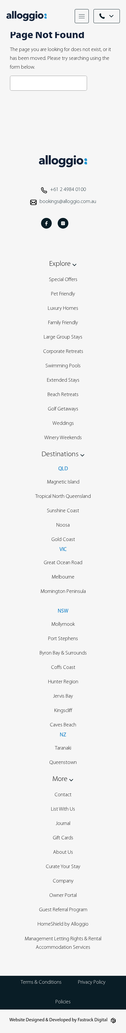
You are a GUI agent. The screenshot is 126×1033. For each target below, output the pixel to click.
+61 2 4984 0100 (68, 189)
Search (103, 83)
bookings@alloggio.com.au (68, 201)
